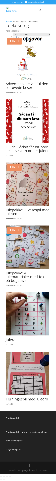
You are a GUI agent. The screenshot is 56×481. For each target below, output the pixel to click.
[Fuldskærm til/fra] (4, 476)
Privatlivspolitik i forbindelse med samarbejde (27, 432)
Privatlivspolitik (12, 418)
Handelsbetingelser (14, 440)
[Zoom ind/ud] (1, 476)
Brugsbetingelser (13, 449)
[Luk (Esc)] (10, 476)
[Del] (7, 476)
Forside (9, 21)
